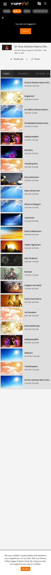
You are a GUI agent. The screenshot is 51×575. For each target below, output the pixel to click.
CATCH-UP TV (40, 11)
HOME (7, 11)
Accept (25, 569)
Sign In (25, 31)
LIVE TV (17, 11)
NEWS (27, 11)
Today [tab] (6, 73)
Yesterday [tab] (23, 73)
